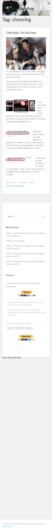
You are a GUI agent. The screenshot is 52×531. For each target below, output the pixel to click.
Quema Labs (7, 527)
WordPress (22, 524)
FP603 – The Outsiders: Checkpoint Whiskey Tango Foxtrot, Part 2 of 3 (25, 255)
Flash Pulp (26, 9)
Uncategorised (18, 186)
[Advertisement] (26, 397)
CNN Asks (9, 186)
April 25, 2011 (11, 182)
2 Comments (23, 182)
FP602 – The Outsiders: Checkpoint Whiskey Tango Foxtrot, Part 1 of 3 (25, 263)
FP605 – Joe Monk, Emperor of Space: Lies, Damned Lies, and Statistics (25, 235)
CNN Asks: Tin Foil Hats (21, 32)
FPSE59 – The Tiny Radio (15, 241)
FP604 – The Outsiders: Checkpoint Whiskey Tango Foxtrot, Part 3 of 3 (25, 247)
